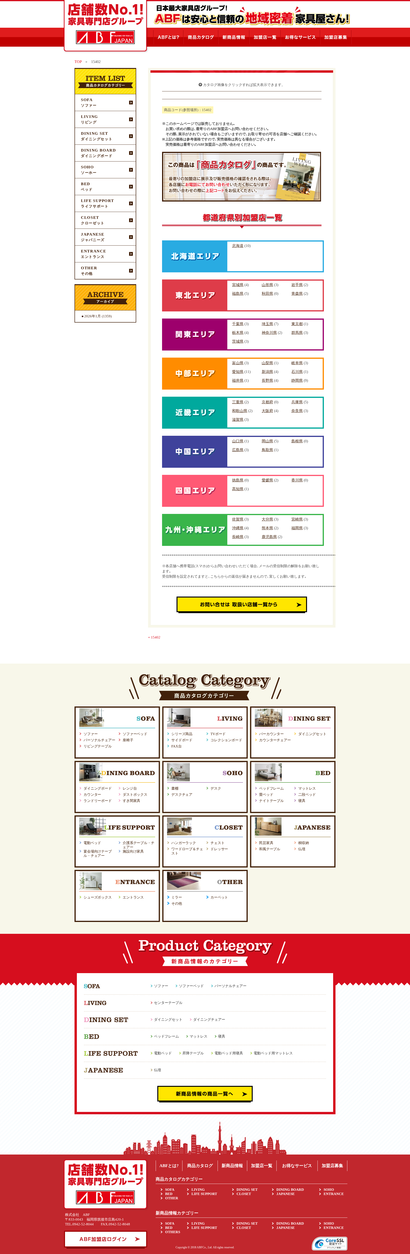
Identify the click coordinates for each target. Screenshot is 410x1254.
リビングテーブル (98, 746)
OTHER (171, 1198)
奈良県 (297, 411)
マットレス (307, 788)
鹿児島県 (269, 537)
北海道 (237, 246)
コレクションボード (226, 740)
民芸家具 (266, 843)
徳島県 (237, 480)
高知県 (237, 489)
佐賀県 (237, 519)
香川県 (297, 480)
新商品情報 (232, 1165)
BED (168, 1194)
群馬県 (297, 333)
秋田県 (267, 294)
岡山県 (267, 441)
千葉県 (237, 324)
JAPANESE (285, 1194)
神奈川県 (269, 333)
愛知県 (237, 372)
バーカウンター (271, 734)
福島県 (237, 294)
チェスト (217, 843)
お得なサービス (297, 1165)
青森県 (297, 294)
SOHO (329, 1189)
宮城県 (237, 285)
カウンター (92, 794)
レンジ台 (130, 788)
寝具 (301, 801)
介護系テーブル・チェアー (138, 845)
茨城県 (237, 341)
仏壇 (301, 849)
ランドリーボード (98, 801)
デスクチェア (181, 794)
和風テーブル (269, 849)
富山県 (237, 363)
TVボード (218, 734)
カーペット (219, 897)
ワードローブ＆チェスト (187, 851)
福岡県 (297, 528)
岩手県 (297, 285)
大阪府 (267, 411)
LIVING (198, 1189)
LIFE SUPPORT (204, 1194)
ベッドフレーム (271, 788)
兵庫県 (297, 402)
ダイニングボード (98, 788)
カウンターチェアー (275, 740)
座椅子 (128, 740)
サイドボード (181, 740)
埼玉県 (267, 324)
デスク (215, 788)
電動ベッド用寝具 (228, 1053)
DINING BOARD (290, 1189)
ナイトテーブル (271, 801)
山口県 (237, 441)
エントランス (133, 897)
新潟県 (267, 372)
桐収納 (303, 843)
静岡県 (297, 380)
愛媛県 (267, 480)
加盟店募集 (332, 1165)
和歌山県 (239, 411)
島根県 (297, 441)
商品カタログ (200, 1165)
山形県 (267, 285)
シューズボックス (98, 897)
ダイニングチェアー (209, 1019)
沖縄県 (237, 528)
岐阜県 (297, 363)
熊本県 (267, 528)
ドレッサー (219, 849)
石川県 (297, 372)
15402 (155, 637)
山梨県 (267, 363)
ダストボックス (135, 794)
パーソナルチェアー (99, 740)
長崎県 (237, 537)
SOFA (169, 1189)
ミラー (176, 897)
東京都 (297, 324)
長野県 (267, 380)
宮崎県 (297, 519)
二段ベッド (307, 794)
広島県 (237, 450)
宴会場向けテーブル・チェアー (98, 853)
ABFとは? (169, 1165)
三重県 (237, 402)
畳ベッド (266, 794)
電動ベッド (92, 843)
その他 (176, 903)
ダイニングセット (312, 734)
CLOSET (244, 1194)
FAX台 (176, 746)
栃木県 (237, 333)
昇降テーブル (193, 1053)
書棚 (174, 788)
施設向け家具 (133, 851)
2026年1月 (92, 316)
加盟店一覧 (261, 1165)
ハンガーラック (183, 843)
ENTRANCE (334, 1194)
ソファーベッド (135, 734)
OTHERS (172, 1232)
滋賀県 (237, 420)
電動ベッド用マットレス (273, 1053)
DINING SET (247, 1189)
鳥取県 (267, 450)
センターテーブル (168, 1003)
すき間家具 (131, 801)
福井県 (237, 380)
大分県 (267, 519)
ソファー (91, 734)
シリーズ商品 (181, 734)
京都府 (267, 402)
